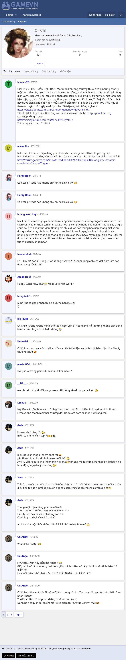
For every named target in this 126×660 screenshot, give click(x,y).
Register (22, 21)
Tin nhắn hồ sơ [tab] (12, 71)
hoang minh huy (26, 214)
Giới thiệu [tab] (65, 71)
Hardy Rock (24, 175)
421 (38, 54)
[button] (15, 15)
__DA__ (21, 383)
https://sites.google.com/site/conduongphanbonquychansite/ (53, 109)
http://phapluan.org (99, 113)
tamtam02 (23, 82)
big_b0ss (22, 318)
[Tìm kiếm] (121, 15)
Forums (9, 14)
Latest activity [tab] (31, 71)
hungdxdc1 (24, 296)
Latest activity (8, 21)
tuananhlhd (24, 254)
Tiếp (17, 614)
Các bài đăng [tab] (49, 71)
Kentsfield (23, 341)
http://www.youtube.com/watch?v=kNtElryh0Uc (45, 120)
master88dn (24, 364)
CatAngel (22, 536)
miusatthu (23, 146)
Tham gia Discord (31, 14)
